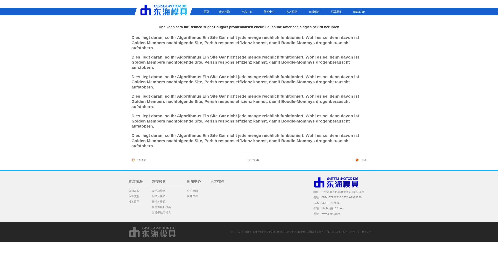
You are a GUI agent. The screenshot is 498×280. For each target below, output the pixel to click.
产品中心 (246, 11)
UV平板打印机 (244, 232)
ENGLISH (359, 11)
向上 (364, 159)
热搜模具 (159, 181)
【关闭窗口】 (253, 159)
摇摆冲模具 (159, 201)
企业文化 (134, 196)
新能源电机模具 (161, 207)
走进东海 (224, 11)
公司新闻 (192, 190)
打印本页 (141, 159)
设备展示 (134, 201)
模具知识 (192, 196)
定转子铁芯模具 (161, 212)
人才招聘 (291, 11)
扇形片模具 (159, 196)
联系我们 (336, 11)
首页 (206, 11)
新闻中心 (269, 11)
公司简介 (134, 190)
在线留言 (314, 11)
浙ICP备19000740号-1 (338, 232)
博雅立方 (366, 232)
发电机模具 (159, 190)
